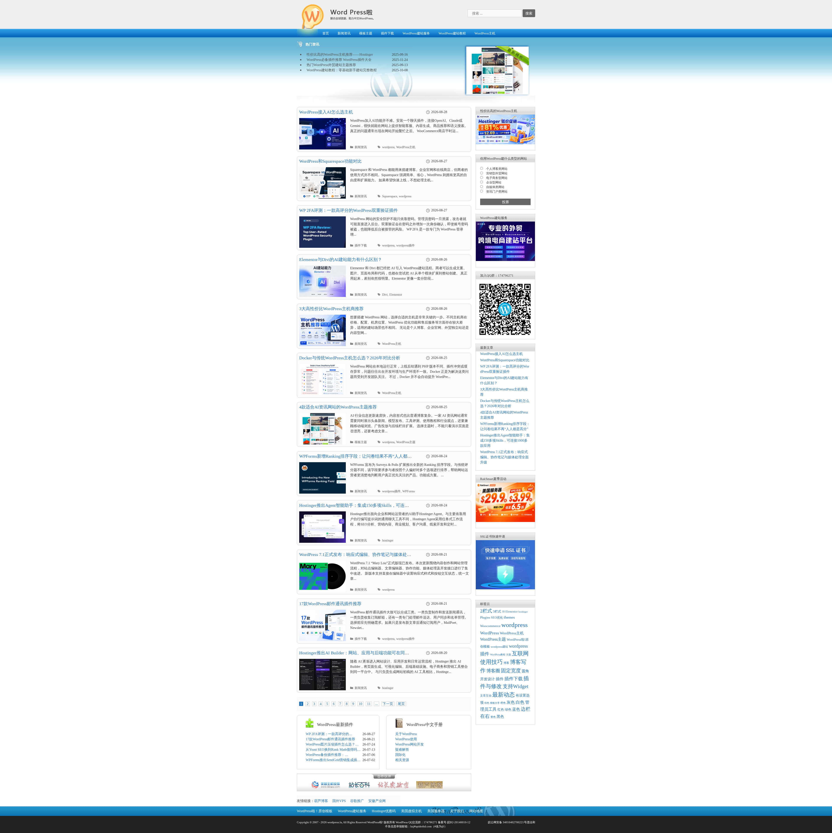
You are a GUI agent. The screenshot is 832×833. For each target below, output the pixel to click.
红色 (500, 709)
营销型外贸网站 (496, 173)
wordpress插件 (405, 245)
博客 (506, 662)
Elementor (395, 294)
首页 (325, 33)
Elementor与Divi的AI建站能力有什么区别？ (340, 259)
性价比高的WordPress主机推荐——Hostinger (340, 54)
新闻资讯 (344, 33)
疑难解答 (402, 749)
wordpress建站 (499, 646)
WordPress (489, 632)
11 (368, 704)
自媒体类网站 (495, 187)
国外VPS (339, 801)
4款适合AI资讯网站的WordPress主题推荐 (338, 407)
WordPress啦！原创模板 (314, 811)
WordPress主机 (484, 33)
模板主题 (365, 33)
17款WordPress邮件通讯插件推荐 (330, 603)
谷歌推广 (357, 801)
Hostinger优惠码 (384, 811)
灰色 (511, 702)
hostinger (387, 540)
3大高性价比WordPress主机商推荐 (331, 308)
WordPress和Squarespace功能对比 (330, 161)
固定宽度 (511, 670)
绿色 (508, 709)
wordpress (388, 147)
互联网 (520, 653)
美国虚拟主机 (411, 811)
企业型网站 (493, 182)
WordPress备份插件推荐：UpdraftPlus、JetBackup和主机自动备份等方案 (333, 755)
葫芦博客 (321, 801)
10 (360, 704)
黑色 (500, 717)
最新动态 (503, 695)
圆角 (525, 671)
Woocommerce (490, 626)
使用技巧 (491, 662)
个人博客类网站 (496, 168)
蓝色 (516, 709)
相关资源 (402, 760)
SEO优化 (497, 617)
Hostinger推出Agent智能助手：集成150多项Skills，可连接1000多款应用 (505, 440)
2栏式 (486, 611)
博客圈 (493, 670)
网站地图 (476, 811)
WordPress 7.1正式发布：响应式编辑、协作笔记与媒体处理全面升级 (504, 457)
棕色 (486, 703)
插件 (500, 679)
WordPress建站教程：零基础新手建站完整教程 (342, 70)
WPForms (408, 491)
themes (509, 617)
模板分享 (495, 703)
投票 (505, 201)
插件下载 (387, 33)
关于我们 (457, 811)
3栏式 (497, 611)
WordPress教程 (497, 654)
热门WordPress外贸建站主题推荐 (331, 65)
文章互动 (485, 695)
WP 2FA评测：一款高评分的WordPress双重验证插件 (348, 210)
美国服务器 (436, 811)
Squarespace (389, 196)
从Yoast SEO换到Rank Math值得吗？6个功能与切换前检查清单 (333, 750)
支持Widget (515, 686)
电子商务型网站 (496, 178)
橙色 (503, 703)
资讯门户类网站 (496, 191)
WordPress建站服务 (416, 33)
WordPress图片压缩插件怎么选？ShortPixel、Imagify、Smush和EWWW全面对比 (330, 744)
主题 (508, 654)
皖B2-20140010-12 (458, 822)
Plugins (485, 617)
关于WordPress (406, 734)
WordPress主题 (405, 442)
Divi (385, 294)
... (376, 704)
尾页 (401, 704)
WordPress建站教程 (452, 33)
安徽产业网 (377, 801)
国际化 (400, 755)
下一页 (388, 704)
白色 (520, 702)
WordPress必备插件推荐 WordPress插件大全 (339, 60)
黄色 (493, 716)
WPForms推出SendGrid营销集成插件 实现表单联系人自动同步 (333, 760)
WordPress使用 (406, 739)
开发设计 (487, 679)
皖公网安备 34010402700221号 (507, 822)
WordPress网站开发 (409, 744)
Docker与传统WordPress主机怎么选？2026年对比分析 (349, 357)
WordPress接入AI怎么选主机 (326, 112)
